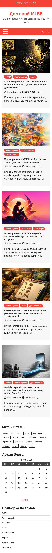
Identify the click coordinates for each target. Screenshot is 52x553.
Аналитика (26, 229)
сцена (23, 446)
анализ (6, 437)
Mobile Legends (21, 77)
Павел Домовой (14, 92)
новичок (32, 437)
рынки (29, 442)
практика (7, 442)
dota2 (5, 433)
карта (15, 437)
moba (27, 433)
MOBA (8, 77)
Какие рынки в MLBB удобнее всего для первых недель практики (25, 161)
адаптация (37, 433)
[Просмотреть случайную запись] (42, 31)
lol (12, 433)
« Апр (25, 500)
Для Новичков (28, 150)
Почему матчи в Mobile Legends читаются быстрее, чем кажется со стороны (24, 236)
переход (43, 437)
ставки (6, 446)
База (24, 306)
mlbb (19, 433)
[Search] (47, 31)
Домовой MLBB (26, 13)
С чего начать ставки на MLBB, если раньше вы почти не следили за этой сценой (25, 313)
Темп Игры (39, 229)
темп (32, 446)
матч (23, 437)
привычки (19, 442)
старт (15, 446)
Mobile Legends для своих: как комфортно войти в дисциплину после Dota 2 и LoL (23, 390)
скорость (39, 442)
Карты (33, 77)
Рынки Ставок (12, 154)
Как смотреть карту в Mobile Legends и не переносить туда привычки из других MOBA (25, 84)
